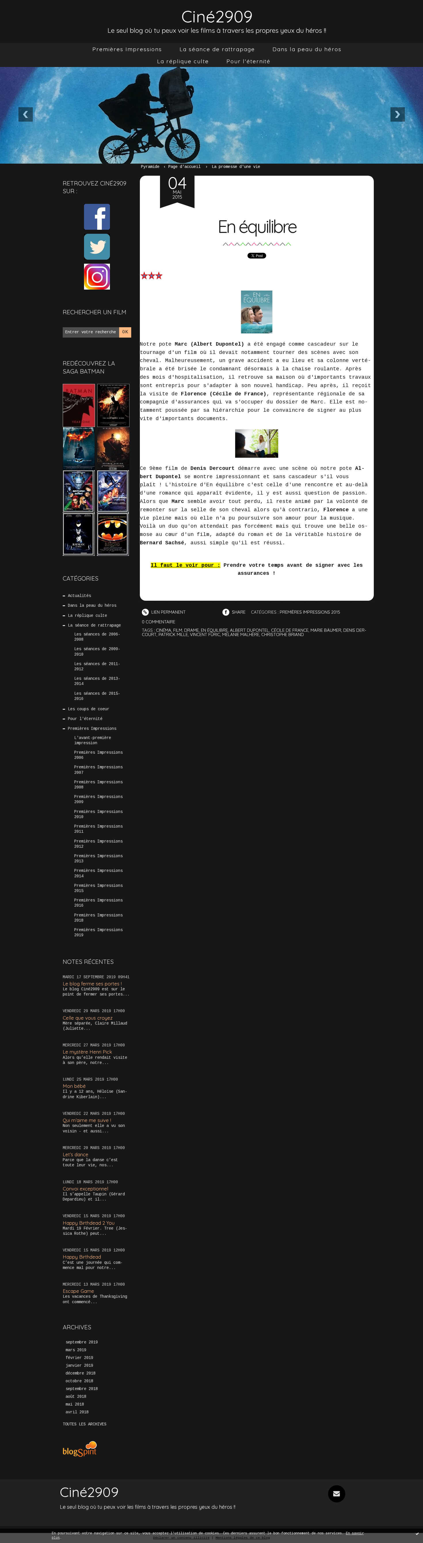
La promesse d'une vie (236, 166)
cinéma (163, 630)
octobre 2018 (79, 1381)
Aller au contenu (28, 11)
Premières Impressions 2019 (98, 932)
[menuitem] (127, 49)
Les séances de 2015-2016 (97, 696)
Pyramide (150, 166)
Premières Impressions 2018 (98, 918)
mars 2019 (76, 1350)
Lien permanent (168, 612)
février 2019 (79, 1358)
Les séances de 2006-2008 (97, 637)
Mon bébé (74, 1086)
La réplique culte (183, 61)
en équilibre (214, 630)
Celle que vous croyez (88, 1018)
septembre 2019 (82, 1342)
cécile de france (289, 630)
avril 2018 (77, 1412)
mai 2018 (75, 1404)
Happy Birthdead (82, 1257)
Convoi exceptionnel (85, 1189)
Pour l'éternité (248, 61)
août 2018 (76, 1396)
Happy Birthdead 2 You (89, 1223)
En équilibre (257, 226)
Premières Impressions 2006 (98, 755)
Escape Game (78, 1291)
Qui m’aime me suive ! (87, 1120)
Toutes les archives (84, 1424)
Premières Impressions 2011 (98, 829)
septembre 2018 (82, 1389)
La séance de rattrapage (217, 49)
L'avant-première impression (92, 740)
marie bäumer (325, 630)
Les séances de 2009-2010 (97, 651)
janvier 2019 (79, 1365)
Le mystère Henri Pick (87, 1052)
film (177, 630)
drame (191, 630)
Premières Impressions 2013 (98, 859)
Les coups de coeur (88, 709)
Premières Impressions (127, 49)
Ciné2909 (217, 16)
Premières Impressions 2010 (98, 814)
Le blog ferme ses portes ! (92, 984)
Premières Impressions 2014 (98, 873)
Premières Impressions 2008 (98, 785)
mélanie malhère (240, 634)
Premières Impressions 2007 (98, 770)
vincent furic (205, 634)
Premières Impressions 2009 (98, 799)
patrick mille (173, 634)
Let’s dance (75, 1154)
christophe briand (282, 634)
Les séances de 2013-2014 (97, 681)
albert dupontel (249, 630)
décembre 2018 (81, 1373)
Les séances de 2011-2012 (97, 666)
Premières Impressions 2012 (98, 844)
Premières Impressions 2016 (98, 903)
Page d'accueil (184, 166)
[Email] (336, 1493)
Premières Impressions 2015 (98, 888)
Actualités (79, 596)
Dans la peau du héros (307, 49)
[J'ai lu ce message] (417, 1533)
